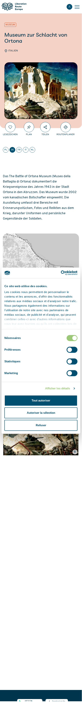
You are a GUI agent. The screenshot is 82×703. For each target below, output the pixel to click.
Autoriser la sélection (41, 412)
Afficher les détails (57, 388)
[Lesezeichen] (10, 127)
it (26, 150)
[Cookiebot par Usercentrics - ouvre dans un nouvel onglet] (60, 272)
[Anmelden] (69, 7)
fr (19, 150)
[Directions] (66, 127)
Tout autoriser (41, 400)
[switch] (72, 350)
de (12, 150)
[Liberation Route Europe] (14, 6)
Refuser (41, 425)
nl (32, 150)
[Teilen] (45, 127)
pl (5, 150)
